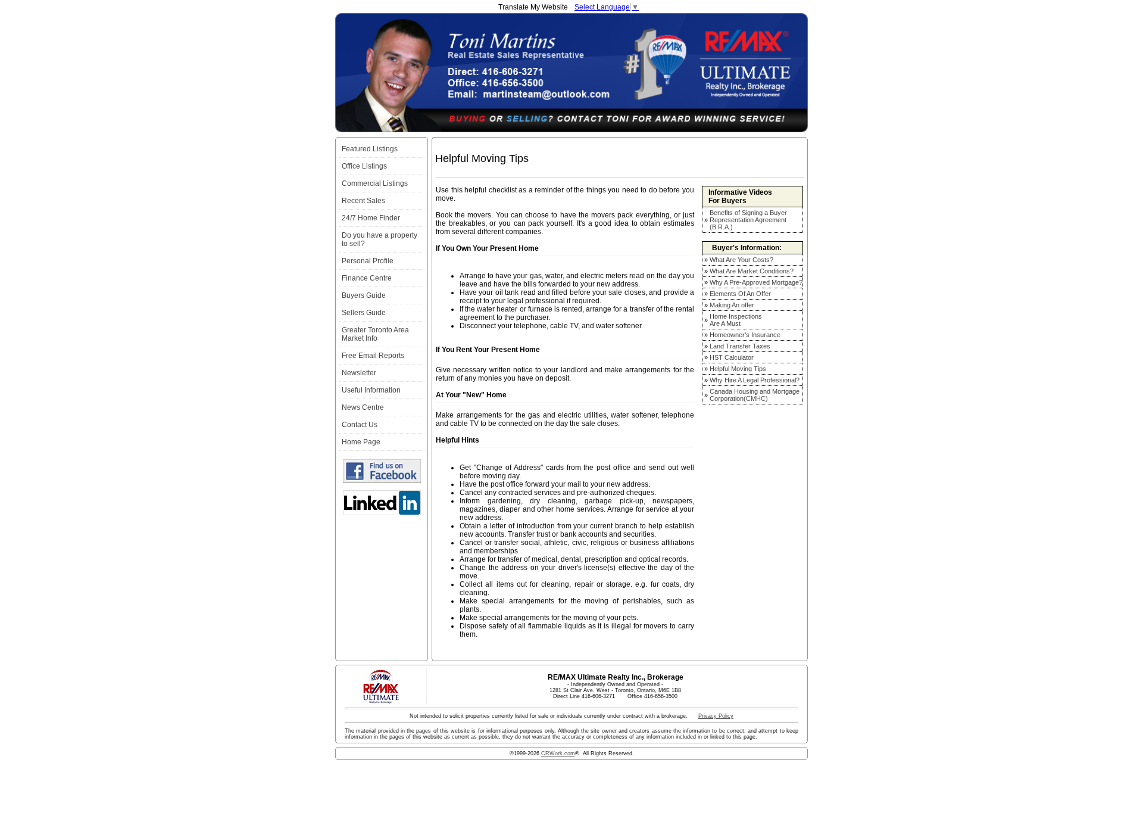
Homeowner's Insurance (745, 334)
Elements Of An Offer (740, 293)
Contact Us (359, 425)
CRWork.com (558, 753)
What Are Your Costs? (741, 259)
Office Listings (364, 166)
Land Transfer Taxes (740, 346)
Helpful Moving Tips (738, 368)
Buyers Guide (364, 295)
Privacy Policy (715, 716)
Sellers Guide (364, 313)
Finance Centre (367, 278)
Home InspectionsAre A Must (736, 320)
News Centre (363, 407)
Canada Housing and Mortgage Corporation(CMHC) (755, 395)
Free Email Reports (373, 355)
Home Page (361, 442)
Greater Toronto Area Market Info (375, 334)
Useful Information (371, 390)
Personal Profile (368, 261)
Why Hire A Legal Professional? (755, 380)
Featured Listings (370, 149)
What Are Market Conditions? (752, 271)
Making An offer (732, 305)
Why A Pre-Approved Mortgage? (756, 282)
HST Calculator (732, 357)
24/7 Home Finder (371, 218)
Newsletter (359, 373)
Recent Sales (363, 201)
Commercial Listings (375, 183)
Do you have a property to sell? (379, 239)
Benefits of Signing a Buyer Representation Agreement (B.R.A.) (748, 220)
